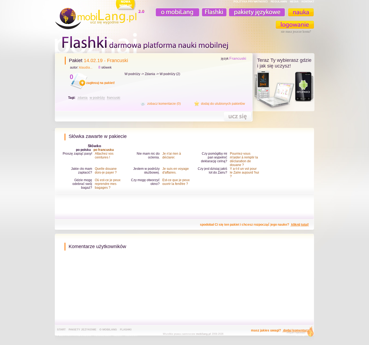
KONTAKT (307, 1)
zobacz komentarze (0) (164, 104)
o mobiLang (174, 12)
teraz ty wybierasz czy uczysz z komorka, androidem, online (283, 90)
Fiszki (213, 12)
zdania (83, 98)
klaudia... (85, 67)
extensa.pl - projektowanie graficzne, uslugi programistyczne (298, 332)
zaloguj (295, 25)
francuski (113, 98)
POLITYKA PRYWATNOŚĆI (250, 1)
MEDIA (294, 1)
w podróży (97, 98)
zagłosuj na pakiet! (100, 83)
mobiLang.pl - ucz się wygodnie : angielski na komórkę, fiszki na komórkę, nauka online (101, 15)
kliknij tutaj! (299, 224)
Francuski (237, 58)
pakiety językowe (256, 12)
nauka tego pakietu (237, 116)
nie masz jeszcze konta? (296, 31)
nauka (301, 12)
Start (61, 329)
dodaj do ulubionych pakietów (223, 104)
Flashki (126, 329)
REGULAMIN (279, 1)
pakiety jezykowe (82, 329)
